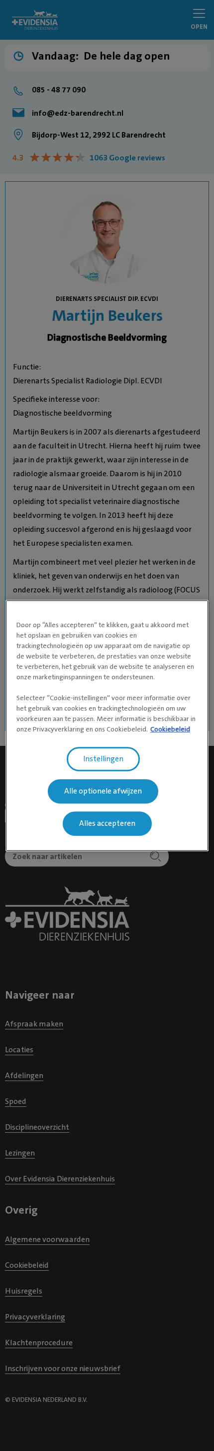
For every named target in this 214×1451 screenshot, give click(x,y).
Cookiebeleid (170, 729)
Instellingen (103, 759)
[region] (107, 725)
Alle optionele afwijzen (103, 791)
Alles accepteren (107, 823)
